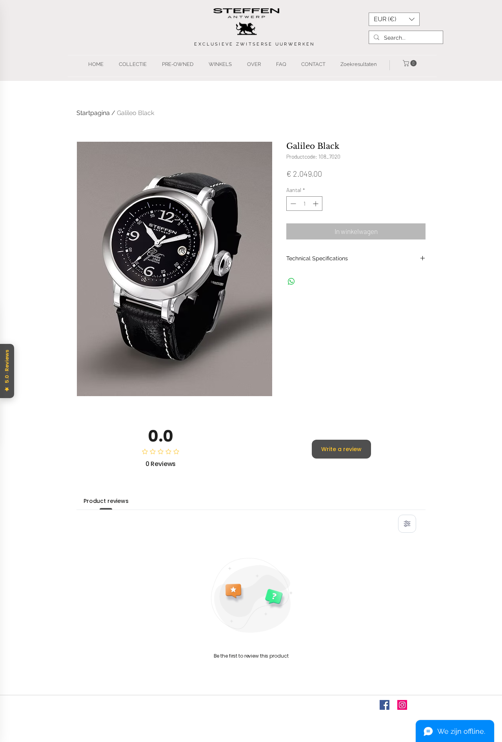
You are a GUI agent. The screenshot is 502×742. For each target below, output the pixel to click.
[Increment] (316, 203)
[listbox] (394, 19)
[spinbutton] (304, 203)
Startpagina (93, 113)
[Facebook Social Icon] (384, 705)
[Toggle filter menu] (407, 524)
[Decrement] (292, 203)
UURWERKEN (295, 44)
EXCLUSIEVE (215, 44)
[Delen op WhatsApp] (291, 281)
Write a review (341, 449)
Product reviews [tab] (106, 501)
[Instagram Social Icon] (402, 705)
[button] (394, 19)
